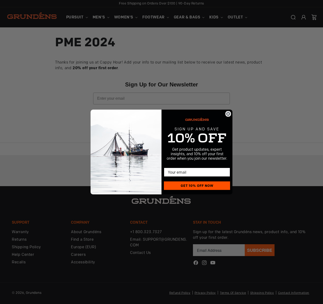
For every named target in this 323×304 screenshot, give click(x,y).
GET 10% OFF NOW (197, 186)
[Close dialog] (228, 113)
